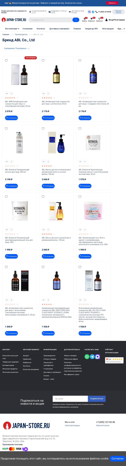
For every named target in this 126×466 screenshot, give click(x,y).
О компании (27, 29)
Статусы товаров (50, 359)
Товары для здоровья (10, 362)
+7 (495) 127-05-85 (105, 422)
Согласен (118, 458)
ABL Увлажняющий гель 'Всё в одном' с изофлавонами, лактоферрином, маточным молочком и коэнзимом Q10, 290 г (93, 241)
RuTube (70, 425)
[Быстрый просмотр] (6, 93)
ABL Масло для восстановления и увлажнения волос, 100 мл (56, 239)
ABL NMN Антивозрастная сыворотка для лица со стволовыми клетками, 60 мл (17, 103)
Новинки (77, 29)
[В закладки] (6, 60)
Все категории (11, 29)
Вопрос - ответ (49, 379)
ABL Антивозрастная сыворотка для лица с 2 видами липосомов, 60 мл (94, 103)
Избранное (27, 362)
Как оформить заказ (71, 374)
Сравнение (27, 359)
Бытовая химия (8, 365)
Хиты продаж (108, 29)
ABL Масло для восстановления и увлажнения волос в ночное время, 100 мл (56, 172)
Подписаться (96, 399)
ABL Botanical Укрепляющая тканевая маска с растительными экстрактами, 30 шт (94, 172)
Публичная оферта (71, 359)
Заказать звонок (118, 12)
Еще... (120, 29)
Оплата (46, 376)
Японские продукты (9, 369)
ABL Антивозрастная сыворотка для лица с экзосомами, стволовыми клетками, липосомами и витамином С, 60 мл (20, 311)
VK (66, 425)
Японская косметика (10, 372)
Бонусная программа (31, 369)
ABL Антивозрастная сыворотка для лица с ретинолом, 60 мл (56, 102)
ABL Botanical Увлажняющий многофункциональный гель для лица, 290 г (19, 240)
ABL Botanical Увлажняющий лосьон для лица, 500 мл (17, 171)
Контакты (41, 29)
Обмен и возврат (70, 356)
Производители (49, 356)
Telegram (76, 425)
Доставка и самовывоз (59, 29)
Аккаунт (26, 356)
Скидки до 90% (91, 29)
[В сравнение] (11, 93)
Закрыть (112, 3)
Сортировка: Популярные (15, 48)
